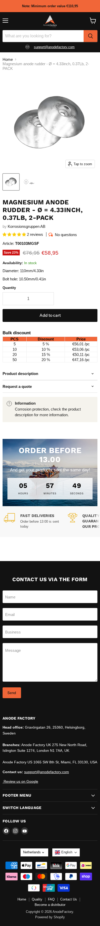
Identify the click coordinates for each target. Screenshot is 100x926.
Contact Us (68, 899)
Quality (37, 899)
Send (11, 692)
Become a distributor (50, 905)
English (66, 852)
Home (8, 59)
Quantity (9, 288)
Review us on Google (20, 781)
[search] (90, 36)
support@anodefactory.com (54, 47)
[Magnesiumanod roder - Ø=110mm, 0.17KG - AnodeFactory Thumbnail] (29, 182)
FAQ (51, 899)
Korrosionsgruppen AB (26, 226)
